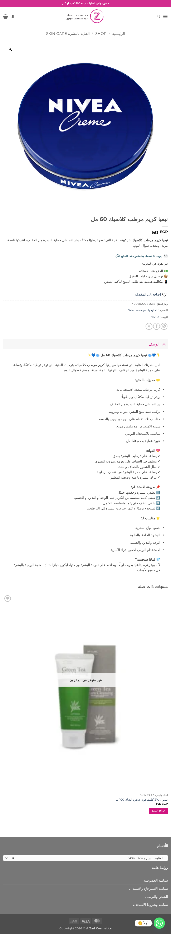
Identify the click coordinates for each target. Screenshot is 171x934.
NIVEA (155, 316)
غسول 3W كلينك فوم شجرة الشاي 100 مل (141, 799)
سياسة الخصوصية (155, 880)
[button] (165, 16)
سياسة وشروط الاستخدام (150, 905)
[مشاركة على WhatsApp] (164, 326)
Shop (101, 33)
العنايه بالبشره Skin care (68, 33)
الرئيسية (118, 33)
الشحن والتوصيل (156, 897)
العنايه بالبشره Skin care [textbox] (87, 858)
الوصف (154, 344)
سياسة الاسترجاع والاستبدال (148, 889)
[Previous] (168, 708)
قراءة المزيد (158, 810)
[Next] (3, 708)
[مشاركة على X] (149, 326)
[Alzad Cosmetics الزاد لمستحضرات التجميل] (85, 16)
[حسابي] (13, 16)
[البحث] (158, 16)
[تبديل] (164, 344)
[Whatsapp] (159, 923)
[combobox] (85, 858)
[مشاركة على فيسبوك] (156, 326)
